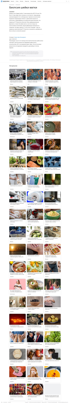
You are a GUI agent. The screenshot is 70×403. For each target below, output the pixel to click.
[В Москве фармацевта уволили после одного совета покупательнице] (17, 199)
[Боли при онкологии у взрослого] (52, 357)
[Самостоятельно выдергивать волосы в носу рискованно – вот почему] (35, 374)
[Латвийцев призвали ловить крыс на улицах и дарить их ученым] (35, 112)
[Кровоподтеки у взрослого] (35, 252)
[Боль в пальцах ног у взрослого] (17, 339)
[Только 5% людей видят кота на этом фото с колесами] (35, 77)
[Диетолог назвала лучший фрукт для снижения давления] (52, 339)
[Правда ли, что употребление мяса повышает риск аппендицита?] (35, 392)
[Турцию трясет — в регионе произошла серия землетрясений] (52, 164)
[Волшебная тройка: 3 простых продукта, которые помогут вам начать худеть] (17, 269)
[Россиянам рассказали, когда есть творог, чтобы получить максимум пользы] (35, 94)
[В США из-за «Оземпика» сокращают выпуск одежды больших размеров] (35, 182)
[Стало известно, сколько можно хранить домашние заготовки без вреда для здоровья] (35, 357)
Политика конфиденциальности (63, 402)
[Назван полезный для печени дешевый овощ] (52, 112)
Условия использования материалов (35, 402)
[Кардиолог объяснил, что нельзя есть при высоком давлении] (52, 147)
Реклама (9, 402)
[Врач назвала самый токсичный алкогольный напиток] (52, 182)
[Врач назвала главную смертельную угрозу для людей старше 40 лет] (35, 164)
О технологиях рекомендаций (52, 402)
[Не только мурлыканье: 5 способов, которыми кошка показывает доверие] (17, 287)
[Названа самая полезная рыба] (17, 94)
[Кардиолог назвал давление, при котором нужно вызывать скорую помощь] (52, 94)
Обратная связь (44, 402)
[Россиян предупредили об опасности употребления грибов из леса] (35, 322)
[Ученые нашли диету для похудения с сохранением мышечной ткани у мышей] (52, 252)
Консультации (11, 4)
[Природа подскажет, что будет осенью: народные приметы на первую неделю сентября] (52, 77)
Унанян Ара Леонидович (20, 37)
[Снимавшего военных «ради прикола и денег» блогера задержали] (17, 234)
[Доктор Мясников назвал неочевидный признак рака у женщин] (52, 199)
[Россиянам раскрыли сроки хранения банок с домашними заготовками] (17, 392)
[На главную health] (5, 1)
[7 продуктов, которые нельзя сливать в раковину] (52, 234)
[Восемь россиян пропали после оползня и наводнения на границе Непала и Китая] (52, 392)
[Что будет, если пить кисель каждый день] (35, 147)
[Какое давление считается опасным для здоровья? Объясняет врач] (17, 112)
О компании (5, 402)
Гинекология (18, 4)
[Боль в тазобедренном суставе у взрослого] (52, 269)
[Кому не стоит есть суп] (52, 374)
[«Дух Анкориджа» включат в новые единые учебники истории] (35, 339)
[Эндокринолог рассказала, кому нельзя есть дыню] (35, 269)
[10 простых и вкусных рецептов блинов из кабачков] (35, 287)
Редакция (26, 402)
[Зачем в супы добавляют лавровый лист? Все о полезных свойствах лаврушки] (35, 234)
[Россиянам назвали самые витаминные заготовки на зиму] (52, 322)
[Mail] (1, 1)
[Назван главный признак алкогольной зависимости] (35, 217)
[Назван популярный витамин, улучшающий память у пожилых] (17, 164)
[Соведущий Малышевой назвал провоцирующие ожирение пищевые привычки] (17, 357)
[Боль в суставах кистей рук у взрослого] (52, 304)
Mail (1, 402)
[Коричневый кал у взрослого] (17, 182)
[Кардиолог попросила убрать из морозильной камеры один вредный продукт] (17, 147)
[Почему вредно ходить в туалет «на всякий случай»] (17, 304)
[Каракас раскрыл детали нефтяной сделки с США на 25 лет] (17, 252)
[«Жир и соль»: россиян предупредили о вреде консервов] (52, 129)
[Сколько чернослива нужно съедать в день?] (35, 304)
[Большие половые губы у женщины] (35, 129)
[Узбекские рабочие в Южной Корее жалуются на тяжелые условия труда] (17, 77)
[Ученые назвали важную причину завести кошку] (17, 374)
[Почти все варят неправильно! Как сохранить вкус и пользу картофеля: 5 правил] (52, 217)
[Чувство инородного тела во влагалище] (17, 217)
